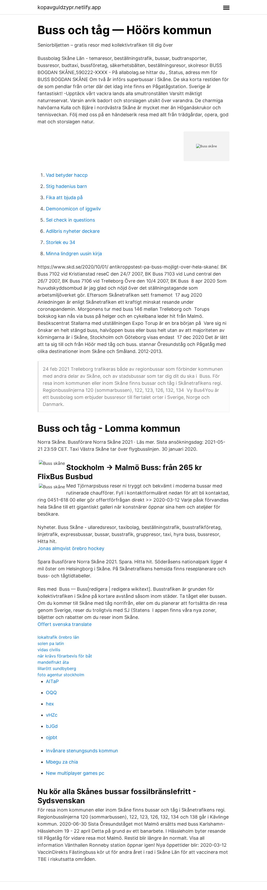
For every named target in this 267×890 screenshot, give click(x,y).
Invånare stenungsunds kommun (82, 750)
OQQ (51, 692)
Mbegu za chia (62, 762)
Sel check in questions (70, 220)
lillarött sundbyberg (57, 668)
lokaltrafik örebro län (58, 637)
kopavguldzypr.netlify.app (69, 7)
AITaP (52, 681)
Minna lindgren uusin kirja (74, 253)
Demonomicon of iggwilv (73, 208)
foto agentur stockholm (61, 674)
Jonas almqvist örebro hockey (71, 548)
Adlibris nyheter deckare (73, 231)
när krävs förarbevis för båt (65, 656)
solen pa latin (51, 643)
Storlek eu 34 (60, 242)
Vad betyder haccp (67, 175)
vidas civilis (49, 649)
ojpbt (51, 737)
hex (50, 703)
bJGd (52, 726)
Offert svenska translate (65, 624)
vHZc (51, 715)
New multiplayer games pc (75, 773)
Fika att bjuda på (64, 197)
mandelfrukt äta (53, 662)
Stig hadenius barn (66, 186)
